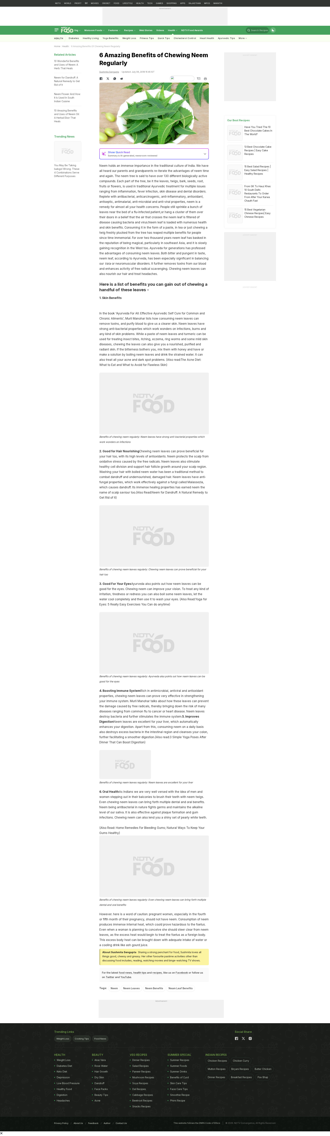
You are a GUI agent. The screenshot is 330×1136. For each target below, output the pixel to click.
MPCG (207, 3)
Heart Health (207, 38)
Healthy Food (64, 1089)
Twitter (110, 977)
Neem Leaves (131, 988)
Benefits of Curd (179, 1077)
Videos (160, 30)
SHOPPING (172, 3)
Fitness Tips (147, 38)
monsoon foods (93, 30)
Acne (97, 1100)
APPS (182, 3)
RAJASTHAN (195, 3)
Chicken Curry (241, 1060)
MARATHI (217, 3)
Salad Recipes (140, 1065)
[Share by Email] (198, 79)
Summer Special (179, 1055)
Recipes (129, 30)
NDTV (58, 3)
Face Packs (101, 1089)
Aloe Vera (100, 1060)
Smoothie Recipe (180, 1094)
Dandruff (99, 1083)
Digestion (62, 1094)
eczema (157, 339)
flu (145, 711)
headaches (149, 274)
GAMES (159, 3)
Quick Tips (164, 38)
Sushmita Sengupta (109, 72)
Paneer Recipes (141, 1071)
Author (107, 1123)
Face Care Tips (179, 1089)
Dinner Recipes (141, 1060)
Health (172, 30)
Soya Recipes (140, 1083)
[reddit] (121, 79)
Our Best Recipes (238, 120)
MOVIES (95, 3)
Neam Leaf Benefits (181, 988)
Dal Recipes (139, 1089)
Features (113, 30)
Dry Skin (99, 1077)
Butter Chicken (263, 1068)
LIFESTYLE (128, 3)
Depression (63, 1077)
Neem (114, 988)
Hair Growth (101, 1071)
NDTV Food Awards (192, 30)
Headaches (63, 1100)
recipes (157, 972)
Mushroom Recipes (143, 1077)
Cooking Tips (82, 1038)
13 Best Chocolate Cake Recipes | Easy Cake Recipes (257, 150)
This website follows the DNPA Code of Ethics (196, 1123)
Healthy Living (91, 38)
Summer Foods (178, 1065)
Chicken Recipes (217, 1060)
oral (189, 802)
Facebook (182, 972)
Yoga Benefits (111, 38)
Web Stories (145, 30)
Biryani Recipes (240, 1068)
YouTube (125, 977)
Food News (100, 1038)
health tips (139, 972)
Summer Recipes (179, 1060)
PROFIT (78, 3)
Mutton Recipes (217, 1068)
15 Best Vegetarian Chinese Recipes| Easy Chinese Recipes (257, 213)
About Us (78, 1123)
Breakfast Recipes (241, 1077)
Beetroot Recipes (142, 1100)
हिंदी (86, 3)
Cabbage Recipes (142, 1094)
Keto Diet (62, 1071)
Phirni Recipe (177, 1100)
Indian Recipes (216, 1055)
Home (57, 46)
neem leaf (175, 217)
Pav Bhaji (263, 1077)
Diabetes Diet (64, 1065)
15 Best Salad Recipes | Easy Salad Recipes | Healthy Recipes (257, 170)
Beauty (97, 1055)
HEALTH (140, 3)
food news (125, 972)
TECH (149, 3)
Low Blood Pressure (68, 1083)
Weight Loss (129, 38)
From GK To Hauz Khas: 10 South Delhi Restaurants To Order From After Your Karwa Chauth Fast (257, 193)
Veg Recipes (138, 1055)
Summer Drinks (178, 1071)
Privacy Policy (61, 1123)
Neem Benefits (154, 988)
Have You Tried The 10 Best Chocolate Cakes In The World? (258, 131)
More (242, 38)
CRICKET (106, 3)
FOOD (116, 3)
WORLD (67, 3)
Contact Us (121, 1123)
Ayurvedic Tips (226, 38)
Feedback (93, 1123)
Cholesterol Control (185, 38)
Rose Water (101, 1065)
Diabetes (74, 38)
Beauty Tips (101, 1094)
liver (166, 721)
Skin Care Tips (178, 1083)
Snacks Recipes (141, 1106)
